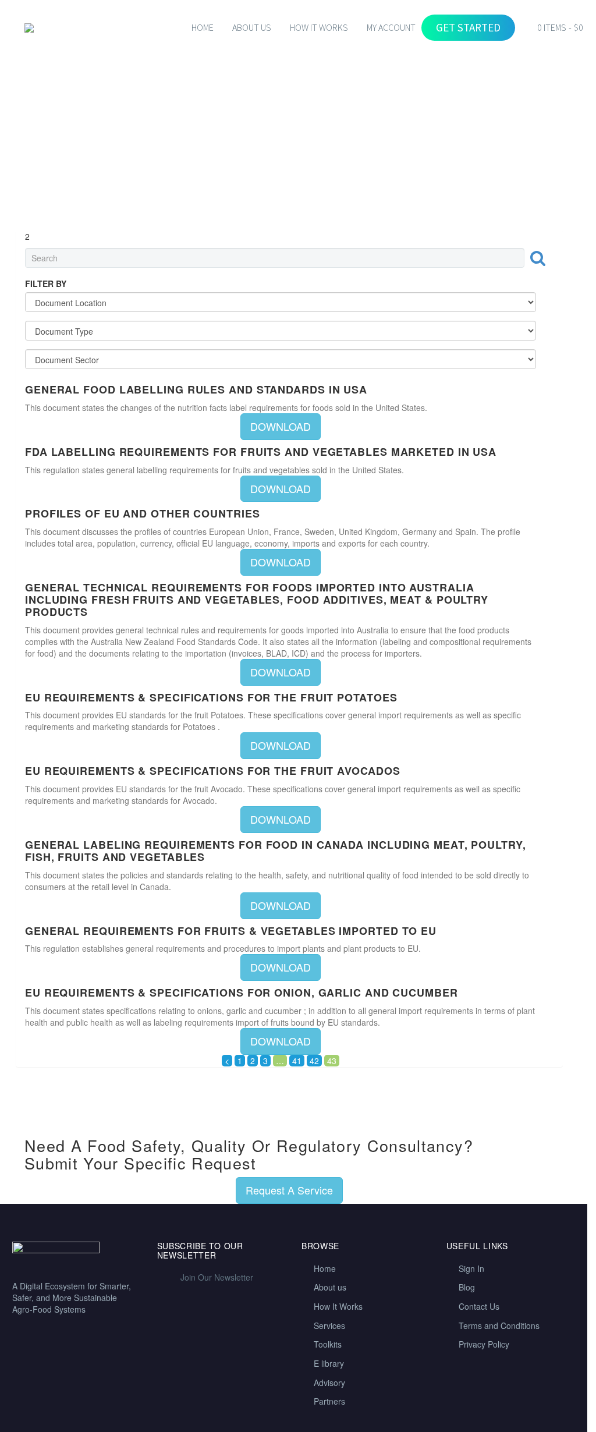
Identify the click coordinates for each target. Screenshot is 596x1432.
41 (296, 1060)
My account (391, 27)
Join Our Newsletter (216, 1277)
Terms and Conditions (499, 1325)
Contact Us (479, 1306)
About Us (251, 27)
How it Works (319, 27)
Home (202, 27)
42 (314, 1060)
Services (329, 1325)
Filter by (45, 283)
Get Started (468, 27)
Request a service (289, 1189)
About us (330, 1287)
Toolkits (328, 1344)
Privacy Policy (484, 1344)
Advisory (329, 1382)
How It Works (338, 1306)
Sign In (471, 1268)
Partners (329, 1401)
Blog (467, 1287)
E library (329, 1363)
